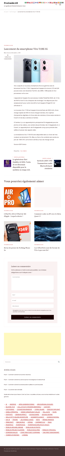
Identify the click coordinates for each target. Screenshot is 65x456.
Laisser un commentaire (8, 58)
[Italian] (44, 2)
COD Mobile (10, 409)
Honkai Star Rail (53, 417)
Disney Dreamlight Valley (30, 412)
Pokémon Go (20, 424)
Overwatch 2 (40, 422)
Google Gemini (47, 414)
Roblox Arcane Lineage (14, 427)
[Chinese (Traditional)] (28, 2)
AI (6, 404)
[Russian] (57, 2)
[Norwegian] (50, 2)
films (54, 412)
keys (38, 419)
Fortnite (9, 414)
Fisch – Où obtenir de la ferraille (13, 389)
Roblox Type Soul (49, 430)
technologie (8, 45)
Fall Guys (46, 412)
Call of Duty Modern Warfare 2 (29, 407)
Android (13, 404)
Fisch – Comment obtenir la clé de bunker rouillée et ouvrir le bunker (23, 384)
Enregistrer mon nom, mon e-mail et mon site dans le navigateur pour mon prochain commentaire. (32, 311)
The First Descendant (51, 432)
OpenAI (30, 422)
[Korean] (48, 2)
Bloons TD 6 (10, 407)
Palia (50, 422)
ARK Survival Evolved (45, 404)
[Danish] (32, 2)
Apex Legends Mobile (26, 404)
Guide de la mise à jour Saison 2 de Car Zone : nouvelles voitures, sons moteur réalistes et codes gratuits (31, 395)
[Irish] (42, 2)
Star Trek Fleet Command (30, 432)
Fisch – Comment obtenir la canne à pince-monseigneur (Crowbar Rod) (24, 379)
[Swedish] (61, 2)
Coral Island (39, 409)
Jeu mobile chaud (26, 419)
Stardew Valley (12, 432)
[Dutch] (34, 2)
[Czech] (30, 2)
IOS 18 (8, 419)
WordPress (14, 451)
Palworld (9, 424)
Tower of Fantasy (12, 435)
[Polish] (52, 2)
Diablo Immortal (12, 412)
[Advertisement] (32, 25)
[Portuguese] (55, 2)
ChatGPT (47, 407)
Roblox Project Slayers (15, 430)
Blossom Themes (54, 448)
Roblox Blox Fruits (33, 427)
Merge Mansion (48, 419)
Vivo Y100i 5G (23, 151)
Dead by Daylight (53, 409)
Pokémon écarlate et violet (38, 424)
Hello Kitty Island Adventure (17, 417)
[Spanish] (59, 2)
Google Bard (34, 414)
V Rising (25, 435)
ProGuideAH (11, 3)
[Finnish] (36, 2)
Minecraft (10, 422)
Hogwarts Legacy (37, 417)
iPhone (15, 419)
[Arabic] (26, 2)
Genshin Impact (21, 414)
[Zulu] (63, 2)
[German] (40, 2)
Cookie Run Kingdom (24, 409)
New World (20, 422)
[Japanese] (46, 2)
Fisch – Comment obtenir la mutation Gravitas (17, 374)
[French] (38, 2)
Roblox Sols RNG (33, 430)
